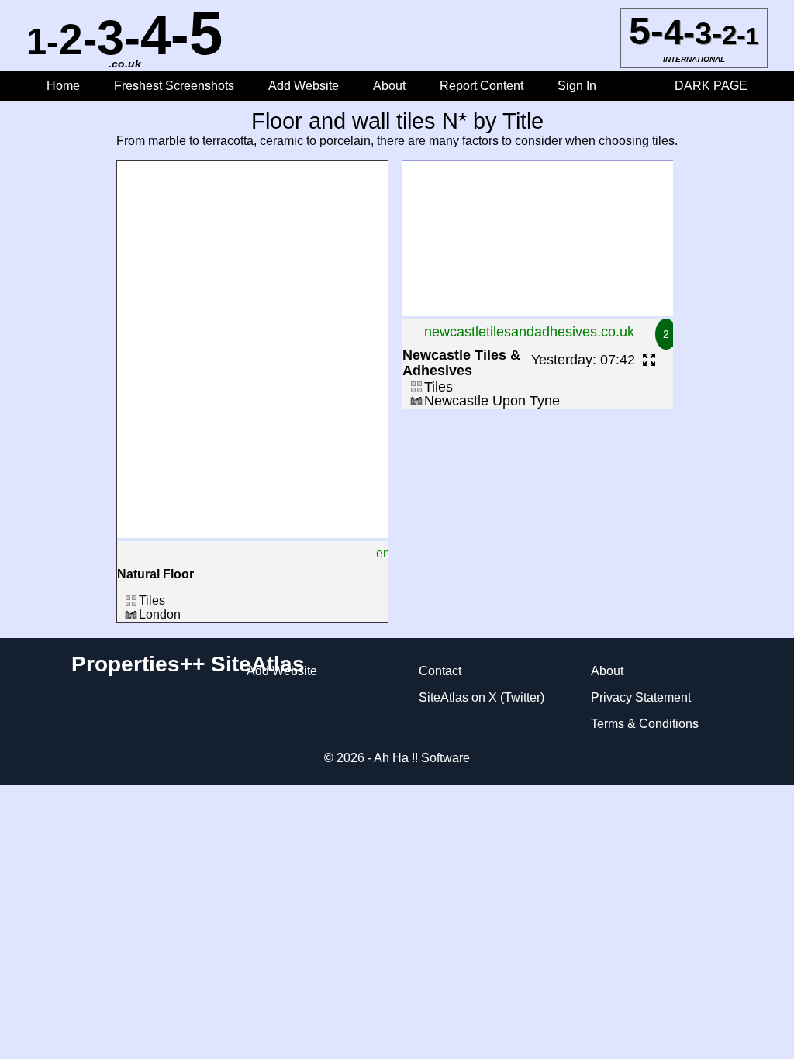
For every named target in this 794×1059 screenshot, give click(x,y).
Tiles (152, 600)
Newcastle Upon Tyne (492, 401)
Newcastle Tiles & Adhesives (461, 362)
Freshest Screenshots (174, 85)
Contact (440, 671)
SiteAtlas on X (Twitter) (481, 697)
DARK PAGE (711, 85)
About (389, 85)
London (160, 614)
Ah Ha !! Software (422, 757)
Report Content (481, 85)
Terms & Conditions (645, 723)
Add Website (305, 85)
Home (63, 85)
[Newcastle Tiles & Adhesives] (539, 311)
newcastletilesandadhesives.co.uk (529, 332)
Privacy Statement (641, 697)
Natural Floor (155, 574)
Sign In (577, 85)
